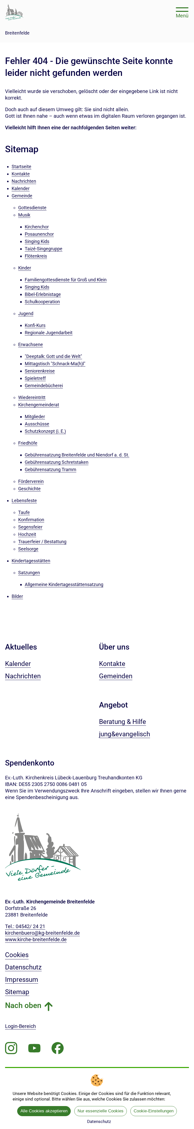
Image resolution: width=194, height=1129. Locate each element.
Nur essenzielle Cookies (101, 1111)
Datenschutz (99, 1121)
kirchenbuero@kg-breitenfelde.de (42, 933)
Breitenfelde (17, 33)
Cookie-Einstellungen (154, 1111)
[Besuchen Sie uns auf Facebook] (58, 1048)
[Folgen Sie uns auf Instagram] (11, 1048)
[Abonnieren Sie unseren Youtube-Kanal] (34, 1048)
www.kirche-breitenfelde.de (36, 939)
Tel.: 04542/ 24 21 (25, 926)
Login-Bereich (20, 1026)
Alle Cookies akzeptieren (43, 1111)
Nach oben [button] (23, 1005)
